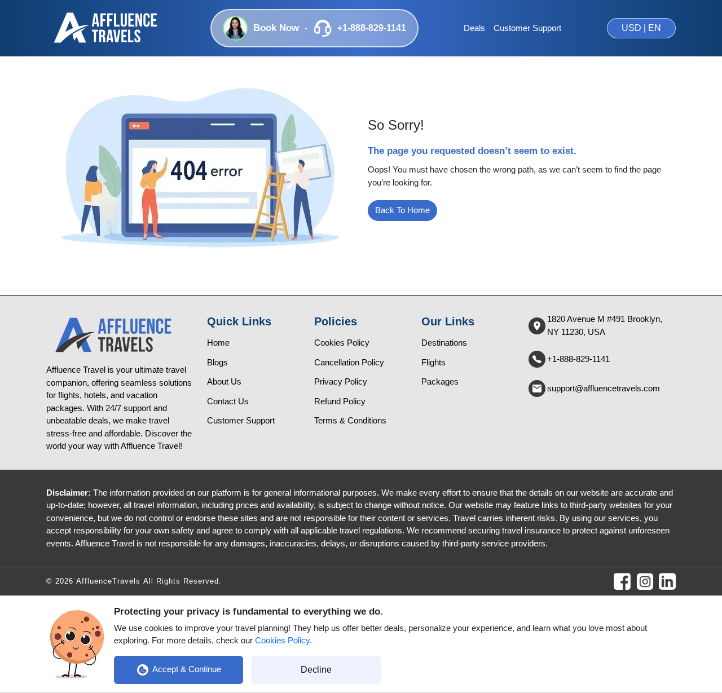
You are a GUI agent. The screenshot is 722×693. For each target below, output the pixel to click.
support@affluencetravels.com (603, 388)
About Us (224, 381)
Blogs (217, 362)
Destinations (444, 342)
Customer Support (527, 28)
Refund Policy (340, 401)
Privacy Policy (340, 381)
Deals (474, 28)
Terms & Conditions (350, 420)
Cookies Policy (341, 342)
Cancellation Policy (349, 362)
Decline (316, 669)
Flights (433, 362)
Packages (440, 381)
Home (218, 342)
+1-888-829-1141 (578, 359)
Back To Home (402, 210)
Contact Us (228, 401)
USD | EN (641, 28)
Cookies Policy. (283, 640)
